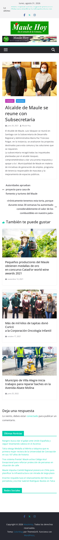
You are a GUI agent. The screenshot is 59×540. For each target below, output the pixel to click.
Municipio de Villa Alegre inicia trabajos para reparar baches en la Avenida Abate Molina (28, 384)
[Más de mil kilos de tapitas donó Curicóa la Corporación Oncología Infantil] (29, 291)
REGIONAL (20, 101)
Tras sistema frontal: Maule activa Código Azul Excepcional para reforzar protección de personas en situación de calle (27, 462)
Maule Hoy (26, 125)
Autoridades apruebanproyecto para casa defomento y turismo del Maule (21, 189)
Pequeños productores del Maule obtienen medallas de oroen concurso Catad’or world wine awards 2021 (27, 267)
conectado (32, 416)
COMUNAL (9, 101)
